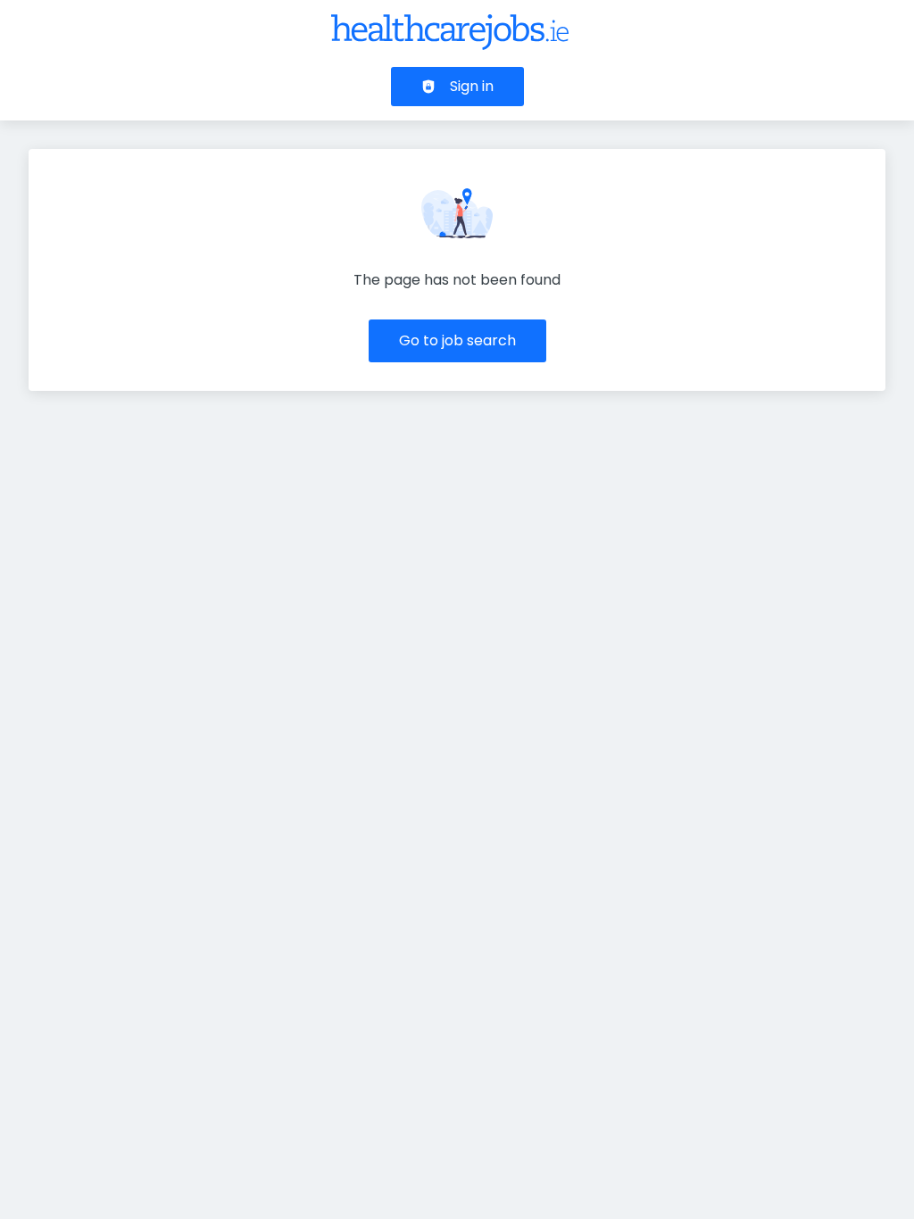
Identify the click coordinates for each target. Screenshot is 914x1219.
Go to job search (457, 340)
